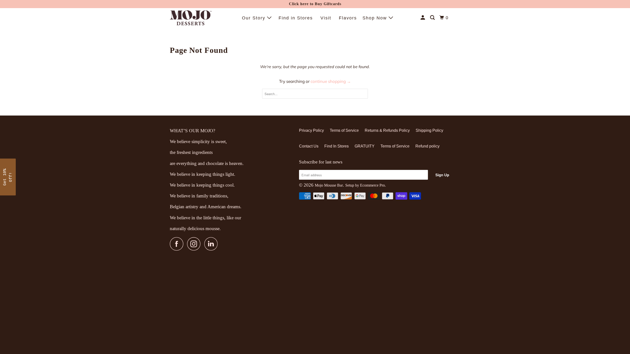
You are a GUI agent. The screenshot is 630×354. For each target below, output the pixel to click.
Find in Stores (296, 17)
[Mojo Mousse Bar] (191, 18)
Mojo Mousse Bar (329, 185)
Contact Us (308, 146)
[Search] (433, 18)
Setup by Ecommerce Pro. (365, 185)
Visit (325, 17)
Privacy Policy (311, 130)
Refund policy (427, 146)
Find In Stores (336, 146)
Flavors (348, 17)
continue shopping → (331, 81)
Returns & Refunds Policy (387, 130)
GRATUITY (365, 146)
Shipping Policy (429, 130)
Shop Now (375, 17)
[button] (8, 177)
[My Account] (423, 18)
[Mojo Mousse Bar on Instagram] (195, 244)
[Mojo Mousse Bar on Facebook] (178, 244)
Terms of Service (344, 130)
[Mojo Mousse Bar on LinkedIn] (212, 244)
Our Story (254, 17)
